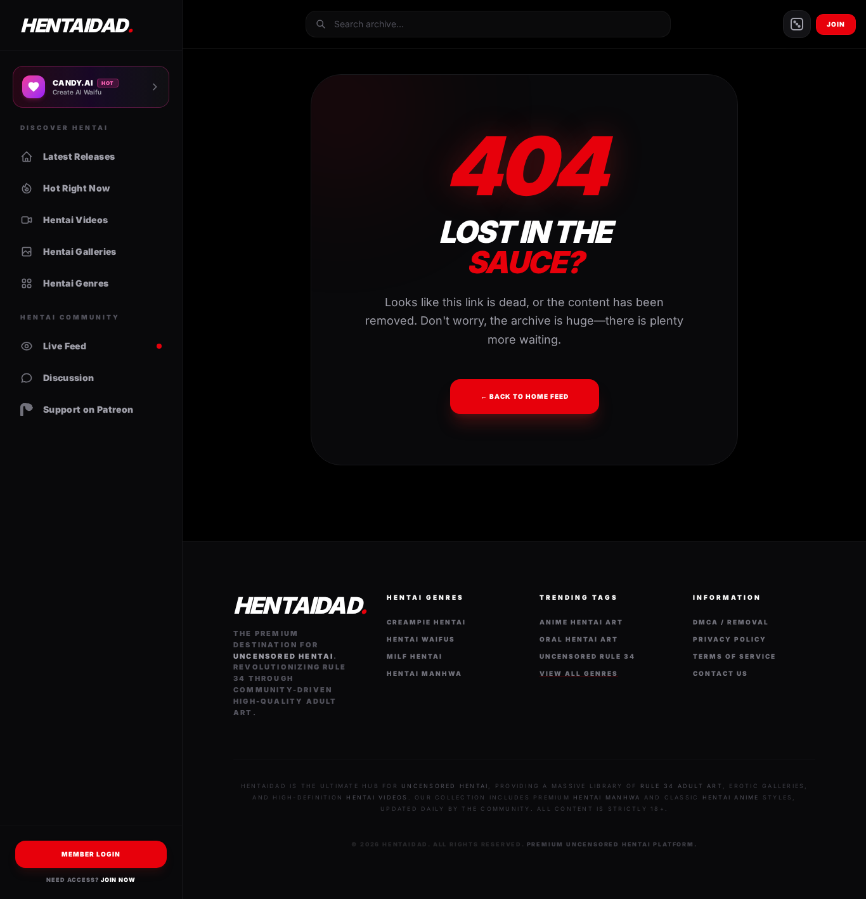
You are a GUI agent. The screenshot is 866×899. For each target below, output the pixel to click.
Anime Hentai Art (581, 622)
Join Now (118, 879)
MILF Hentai (415, 656)
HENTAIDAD (76, 25)
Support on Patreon (88, 409)
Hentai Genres (76, 283)
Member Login (90, 854)
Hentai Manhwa (424, 673)
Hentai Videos (75, 219)
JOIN (836, 24)
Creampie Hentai (426, 622)
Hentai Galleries (80, 251)
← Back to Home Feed (525, 396)
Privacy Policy (729, 639)
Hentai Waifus (421, 639)
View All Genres (579, 673)
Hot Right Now (76, 188)
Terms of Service (734, 656)
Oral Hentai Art (579, 639)
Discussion (68, 377)
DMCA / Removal (731, 622)
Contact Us (720, 673)
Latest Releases (79, 156)
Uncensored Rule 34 (587, 656)
